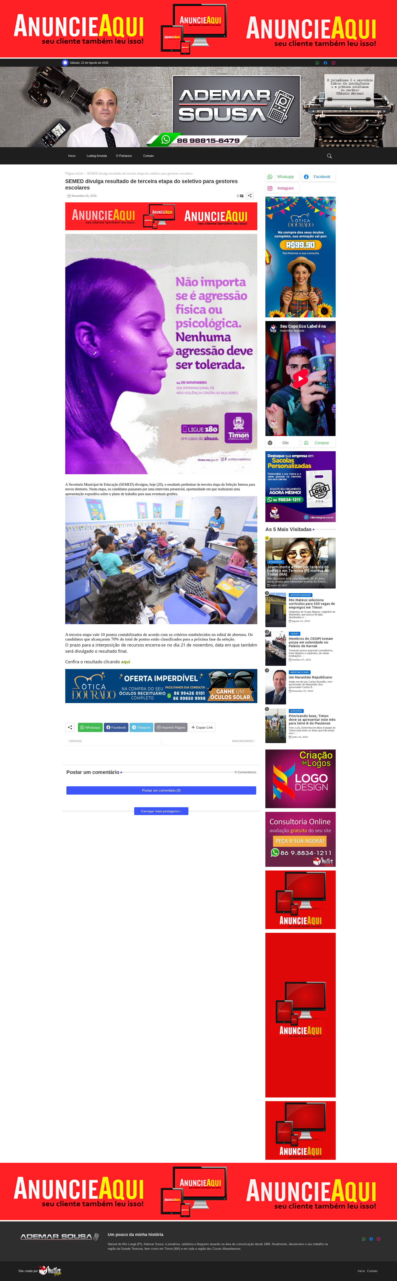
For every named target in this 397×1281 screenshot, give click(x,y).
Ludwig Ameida (97, 156)
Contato (148, 156)
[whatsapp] (317, 63)
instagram (286, 188)
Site (285, 443)
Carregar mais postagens (159, 811)
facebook (322, 177)
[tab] (72, 155)
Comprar (322, 443)
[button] (329, 156)
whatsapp (285, 177)
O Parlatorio (124, 156)
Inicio (71, 156)
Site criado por (28, 1271)
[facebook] (325, 63)
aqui (125, 661)
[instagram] (333, 63)
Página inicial (74, 173)
